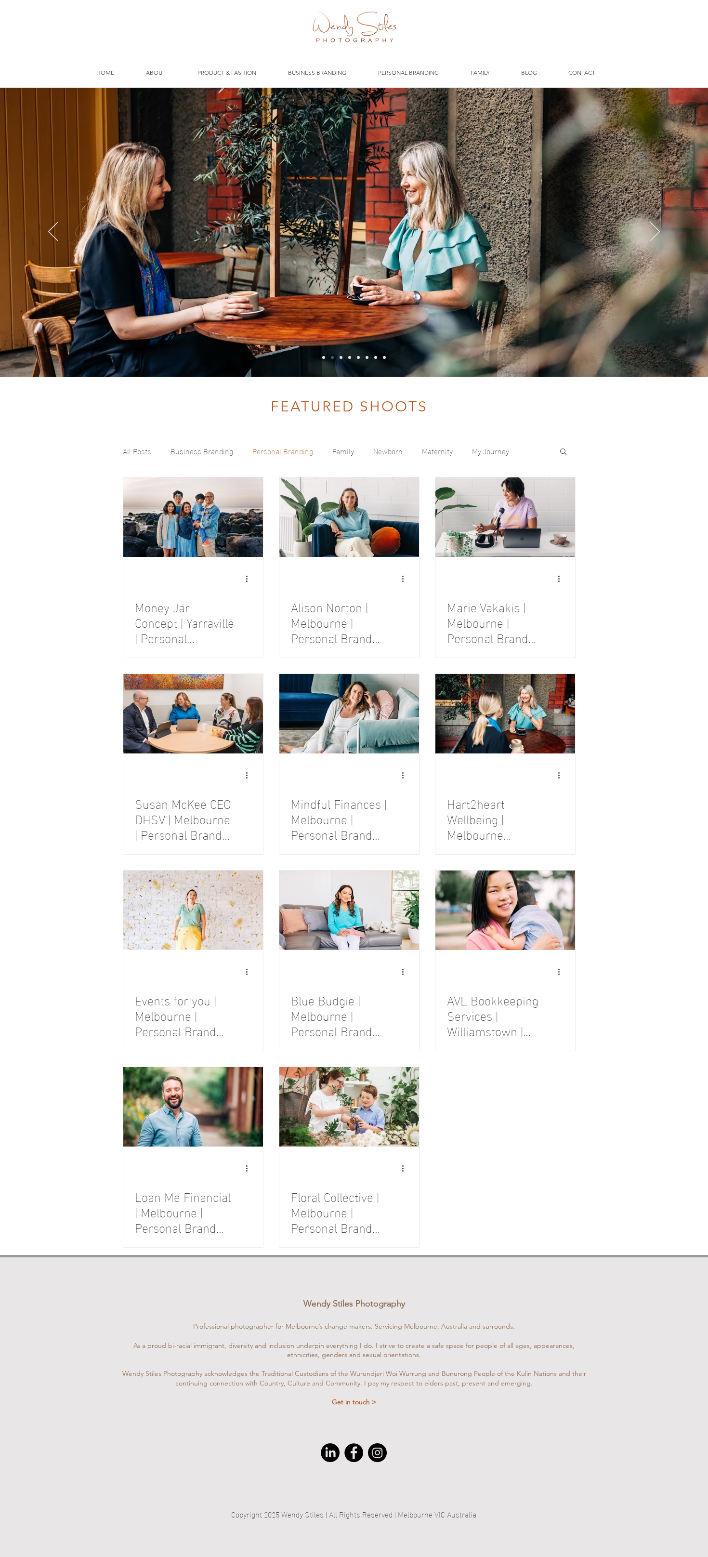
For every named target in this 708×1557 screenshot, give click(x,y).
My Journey (490, 451)
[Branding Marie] (323, 357)
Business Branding (201, 451)
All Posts (137, 451)
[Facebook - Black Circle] (353, 1452)
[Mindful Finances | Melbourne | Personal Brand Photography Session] (349, 713)
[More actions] (250, 578)
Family (343, 451)
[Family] (367, 357)
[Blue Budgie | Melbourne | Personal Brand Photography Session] (349, 910)
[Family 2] (349, 357)
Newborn (388, 451)
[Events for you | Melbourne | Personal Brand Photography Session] (193, 910)
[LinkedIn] (330, 1452)
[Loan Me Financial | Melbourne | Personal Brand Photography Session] (193, 1107)
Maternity (437, 451)
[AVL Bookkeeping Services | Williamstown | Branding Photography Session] (505, 910)
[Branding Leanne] (332, 357)
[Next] (655, 232)
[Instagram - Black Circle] (377, 1452)
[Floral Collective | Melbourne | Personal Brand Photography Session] (349, 1107)
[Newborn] (358, 357)
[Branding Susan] (384, 357)
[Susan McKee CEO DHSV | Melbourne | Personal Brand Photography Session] (193, 713)
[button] (563, 452)
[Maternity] (375, 357)
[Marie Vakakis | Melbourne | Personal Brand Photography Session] (505, 517)
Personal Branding (282, 451)
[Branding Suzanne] (341, 357)
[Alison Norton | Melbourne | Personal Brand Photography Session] (349, 517)
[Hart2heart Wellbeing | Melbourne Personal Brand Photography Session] (505, 713)
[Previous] (53, 232)
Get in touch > (354, 1402)
